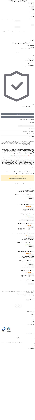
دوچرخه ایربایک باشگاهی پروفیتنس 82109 (26, 251)
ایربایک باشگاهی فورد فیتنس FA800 (27, 213)
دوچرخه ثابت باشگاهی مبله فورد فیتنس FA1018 (24, 194)
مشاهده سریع (31, 193)
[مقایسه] (2, 34)
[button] (31, 198)
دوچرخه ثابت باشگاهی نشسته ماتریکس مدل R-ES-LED (23, 233)
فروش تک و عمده (17, 21)
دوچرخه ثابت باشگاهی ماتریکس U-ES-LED (25, 223)
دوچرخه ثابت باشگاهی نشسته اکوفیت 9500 (25, 280)
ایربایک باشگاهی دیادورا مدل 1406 (27, 270)
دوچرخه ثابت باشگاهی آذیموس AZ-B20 (26, 260)
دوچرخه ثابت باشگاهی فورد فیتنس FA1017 (25, 204)
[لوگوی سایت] (30, 3)
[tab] (31, 126)
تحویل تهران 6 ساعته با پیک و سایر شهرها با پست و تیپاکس (17, 0)
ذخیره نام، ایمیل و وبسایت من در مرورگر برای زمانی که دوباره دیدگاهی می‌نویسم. (22, 183)
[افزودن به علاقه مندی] (2, 36)
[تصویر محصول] (26, 191)
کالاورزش (10, 342)
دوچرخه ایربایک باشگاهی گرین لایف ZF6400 (25, 242)
